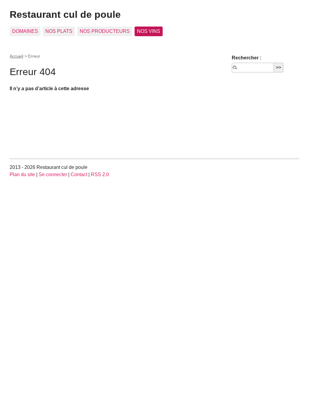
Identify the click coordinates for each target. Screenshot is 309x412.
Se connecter (53, 174)
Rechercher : (246, 57)
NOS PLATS (58, 31)
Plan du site (22, 174)
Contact (79, 174)
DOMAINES (25, 31)
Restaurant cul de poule (65, 14)
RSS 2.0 (100, 174)
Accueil (16, 56)
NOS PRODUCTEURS (105, 31)
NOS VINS (148, 31)
